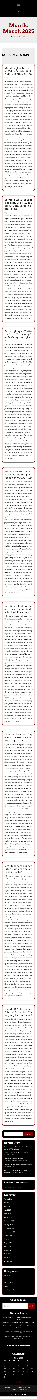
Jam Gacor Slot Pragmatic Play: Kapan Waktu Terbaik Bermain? (18, 609)
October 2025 (8, 1235)
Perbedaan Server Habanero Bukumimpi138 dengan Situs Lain (18, 1326)
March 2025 (8, 1257)
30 (32, 1374)
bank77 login (8, 1282)
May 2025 (7, 1250)
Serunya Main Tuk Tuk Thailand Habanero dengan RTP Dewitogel (18, 1318)
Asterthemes (26, 1387)
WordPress (23, 1389)
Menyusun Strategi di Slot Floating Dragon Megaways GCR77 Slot (18, 474)
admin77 (7, 1275)
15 (28, 1369)
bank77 (6, 1279)
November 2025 (9, 1232)
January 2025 (8, 1261)
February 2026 (9, 1221)
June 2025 (7, 1246)
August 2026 (8, 1199)
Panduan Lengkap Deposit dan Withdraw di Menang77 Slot (18, 737)
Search (28, 1134)
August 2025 (8, 1243)
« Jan (16, 1382)
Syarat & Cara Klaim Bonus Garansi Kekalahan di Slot (18, 1322)
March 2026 (8, 1217)
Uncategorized (9, 1290)
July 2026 (7, 1203)
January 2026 (8, 1225)
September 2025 (9, 1239)
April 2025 (7, 1254)
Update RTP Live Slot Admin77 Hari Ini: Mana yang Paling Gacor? (18, 1012)
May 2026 (7, 1210)
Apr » (21, 1382)
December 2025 (9, 1228)
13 (18, 1369)
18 (9, 1371)
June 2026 (7, 1206)
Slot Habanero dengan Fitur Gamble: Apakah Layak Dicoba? (18, 869)
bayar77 (7, 1286)
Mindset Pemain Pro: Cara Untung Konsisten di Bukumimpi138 (18, 1337)
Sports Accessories (12, 1387)
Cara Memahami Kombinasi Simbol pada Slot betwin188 (18, 1332)
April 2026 (7, 1214)
